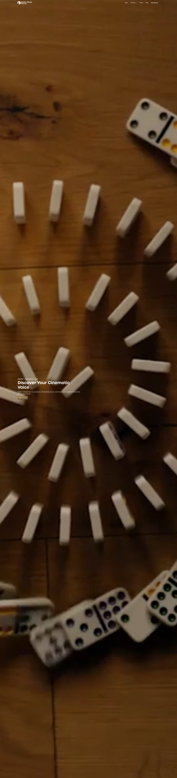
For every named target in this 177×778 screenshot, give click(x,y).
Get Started (154, 3)
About (141, 2)
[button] (133, 3)
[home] (24, 2)
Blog (147, 2)
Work (126, 2)
